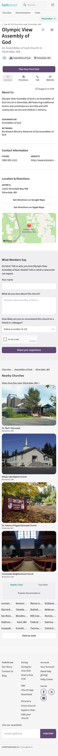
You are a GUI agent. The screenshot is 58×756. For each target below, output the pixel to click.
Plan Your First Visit (29, 69)
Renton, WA (51, 616)
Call (37, 80)
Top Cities (43, 584)
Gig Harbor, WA (9, 609)
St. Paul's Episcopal (11, 428)
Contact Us (7, 671)
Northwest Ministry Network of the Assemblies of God (28, 133)
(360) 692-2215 (9, 160)
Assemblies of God (21, 58)
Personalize (48, 18)
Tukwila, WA (22, 609)
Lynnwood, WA (9, 603)
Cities (37, 12)
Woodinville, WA (24, 616)
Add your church (26, 716)
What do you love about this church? (21, 294)
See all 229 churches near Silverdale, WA (22, 24)
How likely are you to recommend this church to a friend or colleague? (28, 320)
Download (26, 694)
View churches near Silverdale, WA (20, 383)
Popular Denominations (29, 593)
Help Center (47, 679)
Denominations (23, 12)
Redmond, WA (8, 622)
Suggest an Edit (46, 89)
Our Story (7, 667)
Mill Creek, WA (37, 616)
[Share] (52, 30)
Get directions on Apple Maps (29, 207)
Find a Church (28, 705)
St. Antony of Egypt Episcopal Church (19, 525)
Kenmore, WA (23, 603)
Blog (4, 675)
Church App (27, 690)
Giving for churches (26, 668)
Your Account (47, 667)
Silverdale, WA (43, 58)
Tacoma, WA (36, 628)
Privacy (23, 747)
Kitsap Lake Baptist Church (14, 476)
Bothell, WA (36, 609)
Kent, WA (22, 622)
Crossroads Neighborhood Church (17, 574)
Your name (7, 279)
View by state (29, 635)
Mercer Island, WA (39, 603)
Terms (30, 747)
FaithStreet (9, 5)
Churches (6, 12)
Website (50, 80)
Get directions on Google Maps (29, 200)
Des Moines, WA (9, 616)
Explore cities (28, 710)
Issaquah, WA (8, 628)
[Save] (43, 30)
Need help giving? (46, 673)
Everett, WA (22, 628)
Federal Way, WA (38, 622)
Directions (23, 80)
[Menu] (52, 5)
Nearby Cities (16, 584)
